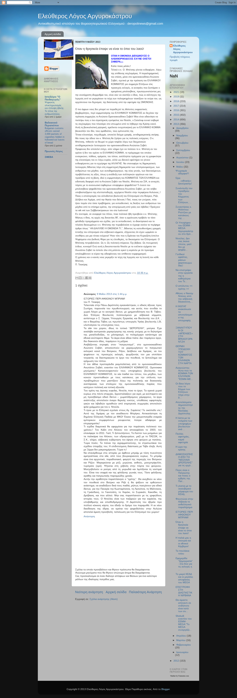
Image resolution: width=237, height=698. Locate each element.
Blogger (165, 689)
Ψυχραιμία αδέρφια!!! (182, 172)
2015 (176, 115)
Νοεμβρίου (182, 135)
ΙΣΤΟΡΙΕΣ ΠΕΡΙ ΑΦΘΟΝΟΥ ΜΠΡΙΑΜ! (184, 515)
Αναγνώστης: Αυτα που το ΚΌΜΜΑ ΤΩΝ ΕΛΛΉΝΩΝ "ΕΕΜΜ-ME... (184, 373)
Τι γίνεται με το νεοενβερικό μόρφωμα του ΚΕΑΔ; (184, 490)
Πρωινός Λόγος (54, 151)
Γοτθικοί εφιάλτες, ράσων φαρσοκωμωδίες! (184, 260)
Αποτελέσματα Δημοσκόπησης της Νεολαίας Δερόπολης (184, 408)
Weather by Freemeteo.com (179, 676)
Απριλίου (181, 635)
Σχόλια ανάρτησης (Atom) (104, 599)
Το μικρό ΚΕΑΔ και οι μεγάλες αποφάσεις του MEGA (184, 578)
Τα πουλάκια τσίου (182, 552)
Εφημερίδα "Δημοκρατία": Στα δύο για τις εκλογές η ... (184, 564)
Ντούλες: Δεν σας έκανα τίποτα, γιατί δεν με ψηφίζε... (183, 244)
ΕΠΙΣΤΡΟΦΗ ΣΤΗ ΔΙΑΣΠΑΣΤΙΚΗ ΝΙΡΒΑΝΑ (184, 591)
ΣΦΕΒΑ (49, 157)
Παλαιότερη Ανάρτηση (145, 592)
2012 (176, 660)
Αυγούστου (182, 157)
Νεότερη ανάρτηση (89, 592)
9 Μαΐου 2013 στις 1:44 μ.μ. (112, 294)
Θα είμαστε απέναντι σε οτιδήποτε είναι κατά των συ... (183, 606)
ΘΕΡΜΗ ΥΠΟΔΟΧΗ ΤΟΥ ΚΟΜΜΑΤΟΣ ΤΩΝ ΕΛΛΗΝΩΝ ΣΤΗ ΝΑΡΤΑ (184, 354)
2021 (176, 92)
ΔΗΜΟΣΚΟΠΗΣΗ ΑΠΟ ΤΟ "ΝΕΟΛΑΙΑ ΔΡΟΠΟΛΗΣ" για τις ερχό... (184, 460)
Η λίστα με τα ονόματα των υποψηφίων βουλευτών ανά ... (184, 424)
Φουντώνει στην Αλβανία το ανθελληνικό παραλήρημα (184, 503)
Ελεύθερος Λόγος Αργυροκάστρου (85, 16)
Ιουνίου (180, 162)
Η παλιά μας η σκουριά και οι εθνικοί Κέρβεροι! (183, 542)
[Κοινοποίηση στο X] (83, 278)
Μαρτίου (181, 640)
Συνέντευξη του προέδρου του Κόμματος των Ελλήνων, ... (184, 195)
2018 (176, 101)
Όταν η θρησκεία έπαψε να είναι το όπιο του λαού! (184, 528)
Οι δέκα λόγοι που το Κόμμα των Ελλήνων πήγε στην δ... (183, 390)
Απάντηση (89, 516)
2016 (176, 110)
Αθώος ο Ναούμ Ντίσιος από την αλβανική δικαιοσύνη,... (184, 297)
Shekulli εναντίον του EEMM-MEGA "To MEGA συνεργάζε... (184, 623)
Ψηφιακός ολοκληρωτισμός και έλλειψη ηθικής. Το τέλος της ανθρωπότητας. (54, 108)
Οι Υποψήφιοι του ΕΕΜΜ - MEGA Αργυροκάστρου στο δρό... (184, 228)
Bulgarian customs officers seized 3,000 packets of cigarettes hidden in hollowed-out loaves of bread (55, 135)
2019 (176, 96)
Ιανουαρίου (182, 652)
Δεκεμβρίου (182, 128)
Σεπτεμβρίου (183, 150)
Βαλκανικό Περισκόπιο (52, 124)
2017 (176, 106)
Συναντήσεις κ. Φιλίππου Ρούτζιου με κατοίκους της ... (184, 212)
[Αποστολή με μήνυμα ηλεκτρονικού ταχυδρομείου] (77, 278)
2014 (176, 119)
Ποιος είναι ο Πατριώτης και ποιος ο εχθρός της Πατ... (183, 476)
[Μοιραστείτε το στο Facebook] (86, 278)
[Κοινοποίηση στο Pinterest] (90, 278)
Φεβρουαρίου (183, 644)
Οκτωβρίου (182, 143)
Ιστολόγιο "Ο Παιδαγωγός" (53, 98)
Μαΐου (180, 166)
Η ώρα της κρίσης (181, 448)
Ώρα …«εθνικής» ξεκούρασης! (184, 181)
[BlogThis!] (80, 278)
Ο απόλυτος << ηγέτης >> (184, 287)
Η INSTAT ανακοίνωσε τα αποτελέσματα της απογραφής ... (184, 315)
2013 (176, 124)
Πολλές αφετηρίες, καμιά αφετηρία (182, 438)
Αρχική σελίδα (53, 34)
